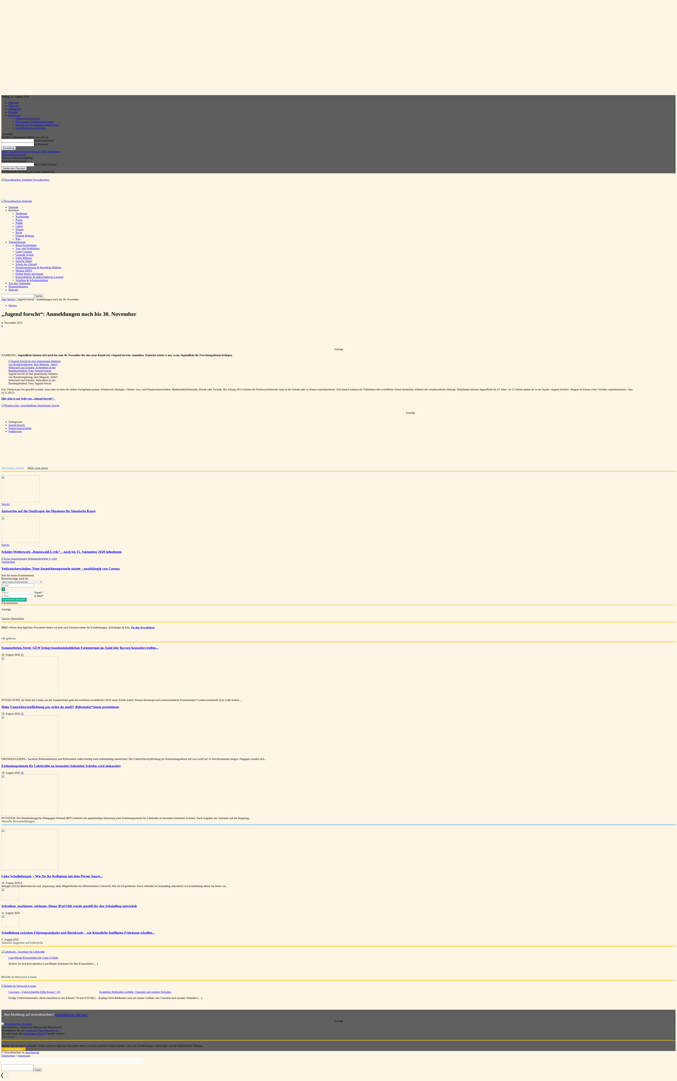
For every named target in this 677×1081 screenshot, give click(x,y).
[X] (46, 337)
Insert (38, 1070)
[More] (110, 337)
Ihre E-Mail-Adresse (45, 164)
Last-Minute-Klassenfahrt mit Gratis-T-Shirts (33, 957)
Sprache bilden (24, 261)
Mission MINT (24, 270)
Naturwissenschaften (20, 428)
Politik (19, 222)
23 (22, 713)
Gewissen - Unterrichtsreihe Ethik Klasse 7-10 (34, 991)
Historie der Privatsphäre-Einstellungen (37, 124)
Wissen (19, 229)
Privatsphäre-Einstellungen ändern (35, 121)
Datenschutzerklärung (28, 118)
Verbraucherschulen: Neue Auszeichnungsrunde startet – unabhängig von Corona (60, 568)
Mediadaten (15, 108)
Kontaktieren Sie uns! (71, 1014)
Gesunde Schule (25, 254)
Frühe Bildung (24, 257)
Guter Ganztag (24, 251)
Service (11, 299)
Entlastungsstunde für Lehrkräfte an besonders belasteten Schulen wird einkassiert (61, 766)
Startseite (13, 102)
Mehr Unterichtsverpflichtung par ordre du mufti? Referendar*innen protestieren (60, 707)
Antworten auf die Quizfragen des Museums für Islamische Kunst (48, 511)
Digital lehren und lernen (29, 273)
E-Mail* (39, 595)
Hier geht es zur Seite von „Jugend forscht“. (28, 398)
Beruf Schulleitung (26, 245)
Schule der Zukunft (26, 264)
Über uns (13, 105)
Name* (38, 592)
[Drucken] (97, 337)
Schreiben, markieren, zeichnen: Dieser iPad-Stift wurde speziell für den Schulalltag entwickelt (69, 906)
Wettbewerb (15, 431)
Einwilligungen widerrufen (30, 128)
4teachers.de (32, 1052)
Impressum (14, 115)
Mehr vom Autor (38, 468)
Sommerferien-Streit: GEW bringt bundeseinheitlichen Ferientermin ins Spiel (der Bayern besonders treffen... (79, 648)
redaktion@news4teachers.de (42, 1030)
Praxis (19, 219)
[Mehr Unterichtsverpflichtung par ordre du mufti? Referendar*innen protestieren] (30, 755)
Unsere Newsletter (12, 618)
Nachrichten (22, 216)
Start (4, 299)
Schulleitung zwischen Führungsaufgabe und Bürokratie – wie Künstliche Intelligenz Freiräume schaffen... (78, 933)
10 (22, 772)
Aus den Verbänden (19, 283)
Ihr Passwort (41, 144)
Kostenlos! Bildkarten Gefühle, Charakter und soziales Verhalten (135, 991)
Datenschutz (8, 1055)
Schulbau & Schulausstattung (32, 280)
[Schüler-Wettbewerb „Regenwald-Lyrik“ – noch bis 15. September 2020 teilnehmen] (20, 541)
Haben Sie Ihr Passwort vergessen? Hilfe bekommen (30, 151)
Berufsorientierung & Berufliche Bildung (38, 267)
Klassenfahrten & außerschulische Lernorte (39, 277)
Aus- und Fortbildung (28, 248)
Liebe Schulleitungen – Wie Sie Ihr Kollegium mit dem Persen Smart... (52, 876)
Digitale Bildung (25, 235)
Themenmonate (17, 242)
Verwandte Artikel (12, 468)
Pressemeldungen (18, 286)
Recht (19, 232)
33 (22, 654)
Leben (19, 226)
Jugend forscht (16, 425)
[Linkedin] (71, 337)
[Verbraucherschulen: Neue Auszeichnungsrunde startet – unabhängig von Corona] (29, 558)
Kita (18, 238)
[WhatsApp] (59, 337)
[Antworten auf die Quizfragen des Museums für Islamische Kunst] (20, 500)
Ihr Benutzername (44, 140)
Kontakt (12, 112)
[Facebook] (33, 337)
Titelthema (21, 213)
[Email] (84, 337)
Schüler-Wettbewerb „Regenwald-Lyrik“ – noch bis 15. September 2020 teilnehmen (61, 552)
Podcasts (13, 289)
